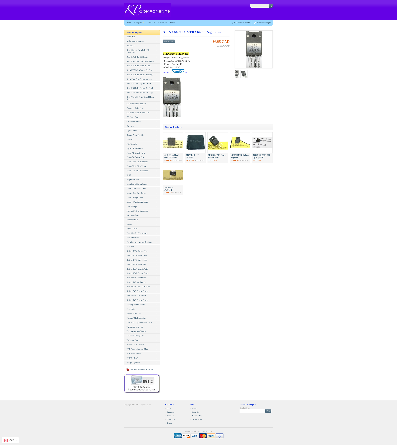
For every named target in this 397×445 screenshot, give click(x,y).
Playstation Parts (133, 238)
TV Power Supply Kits (135, 336)
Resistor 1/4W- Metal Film (136, 264)
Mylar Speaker (132, 229)
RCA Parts (130, 247)
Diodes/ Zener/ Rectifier (135, 135)
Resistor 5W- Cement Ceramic (138, 291)
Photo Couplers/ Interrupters (137, 233)
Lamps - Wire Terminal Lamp (137, 202)
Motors (129, 224)
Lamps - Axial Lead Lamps (136, 189)
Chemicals (130, 126)
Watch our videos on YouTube (141, 369)
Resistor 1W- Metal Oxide (136, 278)
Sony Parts (131, 309)
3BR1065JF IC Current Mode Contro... (217, 156)
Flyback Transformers (135, 148)
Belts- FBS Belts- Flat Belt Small (139, 66)
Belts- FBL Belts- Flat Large (137, 57)
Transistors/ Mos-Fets (135, 327)
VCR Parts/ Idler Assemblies (137, 349)
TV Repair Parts (132, 340)
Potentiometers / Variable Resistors (139, 242)
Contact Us (162, 23)
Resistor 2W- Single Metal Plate (138, 287)
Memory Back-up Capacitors (137, 211)
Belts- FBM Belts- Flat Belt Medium (140, 61)
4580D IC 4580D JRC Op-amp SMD (261, 156)
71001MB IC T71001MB (169, 189)
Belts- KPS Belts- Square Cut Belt (139, 70)
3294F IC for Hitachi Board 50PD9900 (172, 156)
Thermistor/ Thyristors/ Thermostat (139, 322)
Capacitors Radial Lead (135, 108)
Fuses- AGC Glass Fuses (136, 157)
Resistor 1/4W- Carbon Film (137, 260)
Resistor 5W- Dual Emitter (136, 296)
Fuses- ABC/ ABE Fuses (136, 153)
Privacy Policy (197, 419)
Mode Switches (132, 220)
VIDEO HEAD (132, 358)
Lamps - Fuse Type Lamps (136, 193)
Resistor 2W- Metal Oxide (136, 282)
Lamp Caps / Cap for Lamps (137, 184)
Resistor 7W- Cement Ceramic (138, 300)
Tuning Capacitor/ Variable (136, 331)
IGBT (129, 175)
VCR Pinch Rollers (134, 354)
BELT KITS (131, 46)
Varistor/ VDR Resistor (135, 345)
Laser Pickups (132, 206)
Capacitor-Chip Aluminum (136, 104)
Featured (130, 139)
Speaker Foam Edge (134, 313)
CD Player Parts (132, 117)
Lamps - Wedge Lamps (135, 197)
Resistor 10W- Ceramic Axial (137, 269)
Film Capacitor (132, 144)
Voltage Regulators (133, 363)
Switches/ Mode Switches (136, 318)
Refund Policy (197, 416)
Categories (138, 23)
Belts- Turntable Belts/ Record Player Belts (140, 98)
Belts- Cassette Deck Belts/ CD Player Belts (138, 51)
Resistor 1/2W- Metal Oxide (137, 255)
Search (172, 23)
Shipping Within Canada (136, 305)
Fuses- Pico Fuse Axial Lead (137, 171)
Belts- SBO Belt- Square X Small (139, 84)
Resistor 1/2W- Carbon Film (137, 251)
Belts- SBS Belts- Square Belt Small (140, 88)
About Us (151, 23)
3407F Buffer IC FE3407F (192, 156)
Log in (232, 23)
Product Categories (134, 32)
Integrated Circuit (133, 180)
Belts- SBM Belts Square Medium (139, 79)
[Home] (147, 15)
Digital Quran (132, 131)
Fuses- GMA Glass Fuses (136, 166)
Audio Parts (131, 37)
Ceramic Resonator (134, 122)
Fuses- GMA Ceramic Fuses (137, 162)
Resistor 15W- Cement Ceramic (138, 273)
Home (129, 23)
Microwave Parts (133, 215)
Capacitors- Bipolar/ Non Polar (138, 113)
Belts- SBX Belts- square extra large (140, 93)
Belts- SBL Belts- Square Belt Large (140, 75)
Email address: (245, 408)
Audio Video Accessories (136, 41)
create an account (244, 23)
